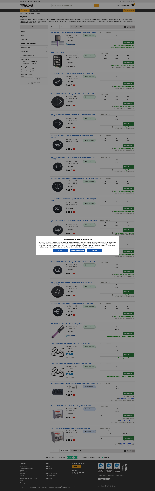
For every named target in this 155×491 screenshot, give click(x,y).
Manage (94, 250)
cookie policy (91, 247)
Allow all (60, 250)
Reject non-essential (77, 250)
